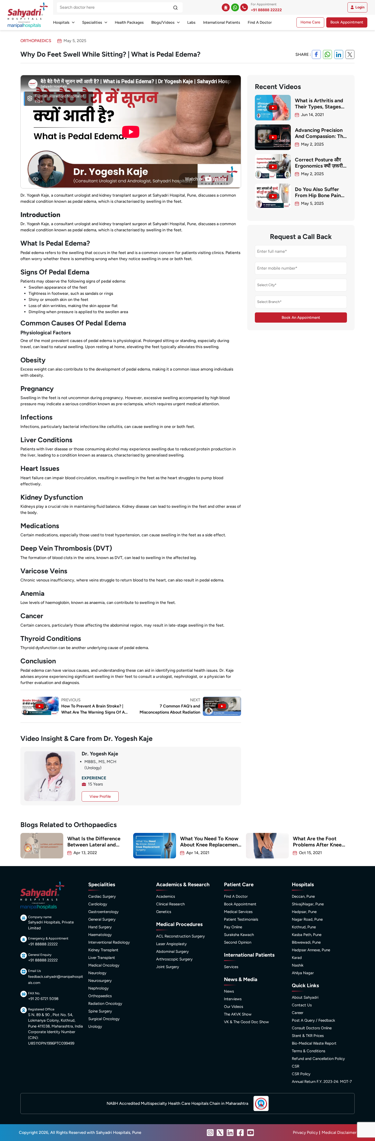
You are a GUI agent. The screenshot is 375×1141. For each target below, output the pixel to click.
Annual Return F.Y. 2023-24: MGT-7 (322, 1081)
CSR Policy (301, 1074)
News (229, 991)
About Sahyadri (305, 997)
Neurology (97, 973)
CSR (295, 1066)
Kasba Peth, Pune (306, 934)
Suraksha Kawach (239, 934)
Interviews (233, 999)
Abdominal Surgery (172, 951)
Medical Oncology (103, 965)
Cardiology (97, 904)
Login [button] (360, 7)
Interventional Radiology (109, 942)
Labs (191, 22)
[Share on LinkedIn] (338, 54)
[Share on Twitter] (350, 54)
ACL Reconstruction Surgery (180, 936)
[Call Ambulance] (226, 7)
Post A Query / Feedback (313, 1020)
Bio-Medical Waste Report (314, 1043)
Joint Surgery (167, 967)
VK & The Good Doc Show (246, 1022)
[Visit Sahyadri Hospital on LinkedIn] (230, 1132)
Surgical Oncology (104, 1019)
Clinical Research (170, 904)
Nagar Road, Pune (307, 919)
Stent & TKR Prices (308, 1035)
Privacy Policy (305, 1132)
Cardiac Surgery (102, 896)
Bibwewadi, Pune (306, 942)
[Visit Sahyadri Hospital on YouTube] (250, 1132)
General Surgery (102, 919)
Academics (165, 896)
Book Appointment (346, 22)
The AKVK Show (238, 1014)
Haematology (100, 934)
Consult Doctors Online (312, 1028)
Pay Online (233, 927)
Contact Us (302, 1005)
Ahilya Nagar (303, 973)
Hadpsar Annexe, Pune (311, 950)
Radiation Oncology (105, 1003)
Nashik (297, 965)
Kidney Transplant (103, 950)
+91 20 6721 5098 (43, 998)
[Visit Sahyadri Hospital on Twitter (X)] (220, 1132)
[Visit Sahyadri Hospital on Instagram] (210, 1132)
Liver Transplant (101, 957)
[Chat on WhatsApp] (235, 7)
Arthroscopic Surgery (174, 959)
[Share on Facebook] (316, 54)
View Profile (100, 796)
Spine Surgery (100, 1011)
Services (231, 967)
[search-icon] (175, 7)
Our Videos (233, 1006)
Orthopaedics (100, 996)
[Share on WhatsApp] (327, 54)
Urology (95, 1026)
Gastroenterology (103, 911)
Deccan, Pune (303, 896)
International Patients (221, 22)
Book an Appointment (301, 317)
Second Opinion (237, 942)
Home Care (310, 22)
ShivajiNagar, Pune (308, 904)
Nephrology (98, 988)
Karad (297, 957)
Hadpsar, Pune (304, 911)
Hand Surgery (100, 927)
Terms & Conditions (308, 1051)
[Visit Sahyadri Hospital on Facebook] (240, 1132)
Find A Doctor (260, 22)
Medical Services (238, 911)
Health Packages (129, 22)
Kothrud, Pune (304, 927)
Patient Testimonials (241, 919)
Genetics (163, 911)
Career (297, 1012)
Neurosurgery (100, 980)
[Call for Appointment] (244, 7)
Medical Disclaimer (339, 1132)
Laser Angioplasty (171, 944)
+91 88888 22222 (266, 10)
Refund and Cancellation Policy (318, 1058)
